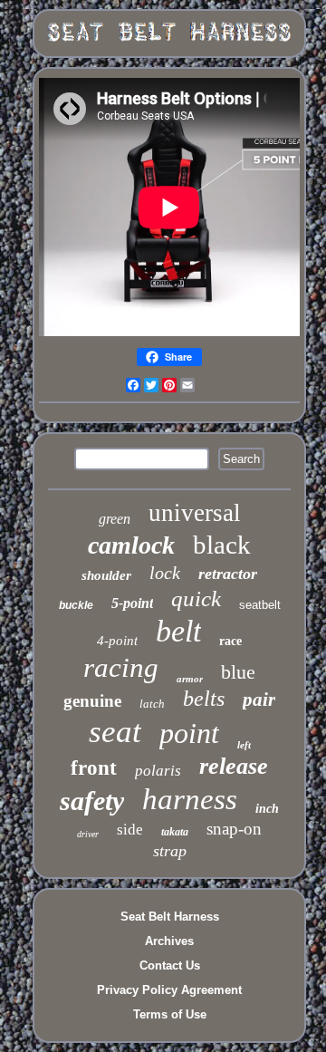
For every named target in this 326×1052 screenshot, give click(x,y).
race (230, 641)
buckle (76, 605)
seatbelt (260, 605)
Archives (169, 941)
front (94, 768)
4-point (117, 640)
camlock (131, 545)
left (244, 744)
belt (178, 631)
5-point (132, 603)
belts (204, 698)
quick (196, 598)
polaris (158, 770)
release (233, 766)
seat (115, 731)
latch (152, 703)
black (222, 544)
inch (267, 809)
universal (195, 512)
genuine (92, 700)
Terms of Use (169, 1014)
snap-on (234, 828)
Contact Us (169, 965)
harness (189, 799)
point (189, 733)
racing (120, 667)
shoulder (106, 575)
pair (259, 699)
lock (164, 573)
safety (92, 801)
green (114, 518)
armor (190, 678)
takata (174, 831)
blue (238, 672)
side (130, 829)
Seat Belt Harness (169, 916)
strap (170, 851)
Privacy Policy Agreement (169, 990)
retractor (227, 574)
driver (88, 834)
